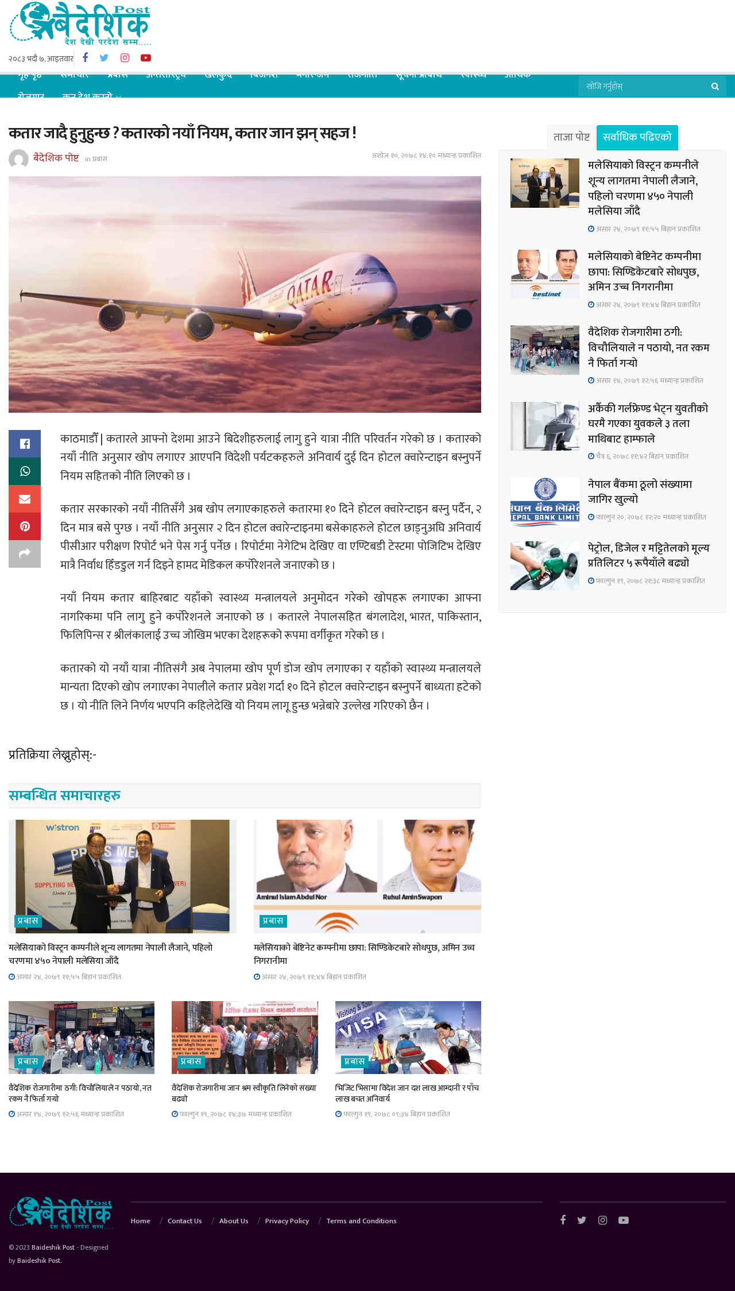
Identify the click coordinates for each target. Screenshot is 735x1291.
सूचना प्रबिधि (419, 75)
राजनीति (362, 75)
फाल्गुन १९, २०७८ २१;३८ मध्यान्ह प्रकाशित (649, 581)
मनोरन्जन (312, 75)
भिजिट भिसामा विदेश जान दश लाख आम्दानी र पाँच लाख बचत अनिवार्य (407, 1093)
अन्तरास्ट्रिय (166, 75)
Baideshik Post (53, 1247)
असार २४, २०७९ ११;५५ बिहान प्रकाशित (68, 977)
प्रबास (117, 75)
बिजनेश (264, 75)
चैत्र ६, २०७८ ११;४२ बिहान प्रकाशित (641, 456)
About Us (234, 1221)
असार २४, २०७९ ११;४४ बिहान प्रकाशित (313, 977)
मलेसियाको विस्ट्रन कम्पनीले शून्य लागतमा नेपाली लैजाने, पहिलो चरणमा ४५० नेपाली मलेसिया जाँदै (110, 954)
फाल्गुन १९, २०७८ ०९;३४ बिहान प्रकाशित (396, 1114)
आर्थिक (518, 75)
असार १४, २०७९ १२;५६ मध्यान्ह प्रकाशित (69, 1114)
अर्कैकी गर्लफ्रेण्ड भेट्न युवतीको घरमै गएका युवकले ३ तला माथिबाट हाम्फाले (648, 424)
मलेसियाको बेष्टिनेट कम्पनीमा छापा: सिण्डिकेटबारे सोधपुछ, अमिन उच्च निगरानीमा (364, 954)
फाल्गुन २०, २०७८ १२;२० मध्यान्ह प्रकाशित (650, 517)
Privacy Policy (287, 1221)
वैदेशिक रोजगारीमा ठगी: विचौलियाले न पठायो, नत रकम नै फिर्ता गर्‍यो (80, 1093)
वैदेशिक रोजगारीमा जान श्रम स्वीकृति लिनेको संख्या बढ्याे (244, 1093)
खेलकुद (218, 75)
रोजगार (31, 98)
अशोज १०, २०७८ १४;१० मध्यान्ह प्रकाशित (426, 155)
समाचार (74, 75)
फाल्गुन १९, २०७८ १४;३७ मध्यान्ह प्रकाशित (235, 1114)
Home (140, 1221)
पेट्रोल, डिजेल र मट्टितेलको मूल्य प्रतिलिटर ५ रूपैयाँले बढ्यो (649, 556)
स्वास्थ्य (473, 75)
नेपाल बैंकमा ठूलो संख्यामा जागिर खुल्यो (640, 492)
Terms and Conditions (361, 1221)
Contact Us (185, 1221)
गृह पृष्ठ (30, 75)
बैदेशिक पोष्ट (56, 158)
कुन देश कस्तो (88, 98)
